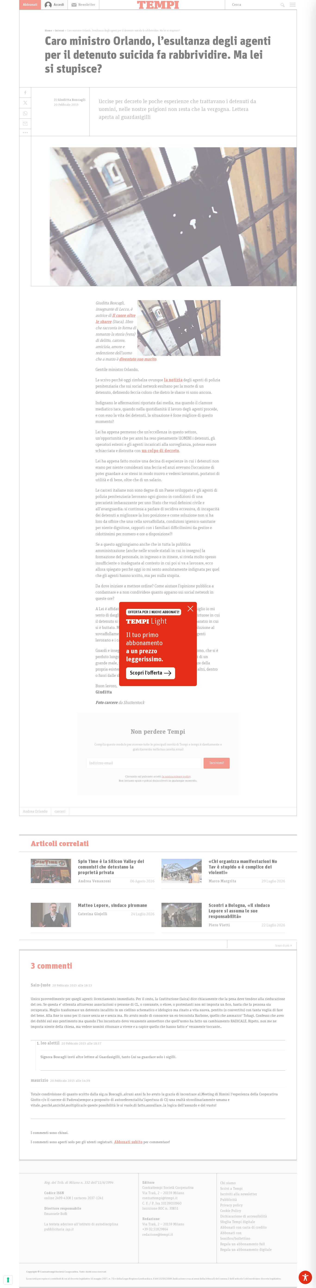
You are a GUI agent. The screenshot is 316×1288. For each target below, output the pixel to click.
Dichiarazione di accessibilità (243, 1216)
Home (48, 30)
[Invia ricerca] (282, 4)
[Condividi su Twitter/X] (25, 103)
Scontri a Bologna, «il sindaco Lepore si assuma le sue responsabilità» (239, 911)
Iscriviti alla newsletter (238, 1194)
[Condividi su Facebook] (25, 92)
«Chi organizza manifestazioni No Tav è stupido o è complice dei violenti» (243, 867)
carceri (60, 811)
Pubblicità (228, 1200)
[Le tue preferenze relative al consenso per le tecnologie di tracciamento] (8, 1280)
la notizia (173, 380)
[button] (25, 132)
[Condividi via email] (25, 124)
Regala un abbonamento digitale (246, 1249)
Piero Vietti (219, 925)
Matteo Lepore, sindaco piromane (112, 905)
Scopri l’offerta (146, 673)
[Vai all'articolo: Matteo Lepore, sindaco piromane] (51, 918)
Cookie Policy (230, 1211)
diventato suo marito (137, 359)
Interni (59, 30)
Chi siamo (228, 1183)
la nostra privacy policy (176, 776)
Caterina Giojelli (92, 914)
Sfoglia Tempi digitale (237, 1222)
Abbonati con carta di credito (243, 1227)
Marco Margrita (222, 881)
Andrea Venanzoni (94, 881)
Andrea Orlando (35, 811)
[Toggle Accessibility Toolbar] (305, 1277)
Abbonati (30, 4)
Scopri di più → (283, 945)
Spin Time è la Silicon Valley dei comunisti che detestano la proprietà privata (111, 867)
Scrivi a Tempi (231, 1188)
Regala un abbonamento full (242, 1244)
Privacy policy (231, 1205)
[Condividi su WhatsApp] (25, 113)
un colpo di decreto (160, 451)
